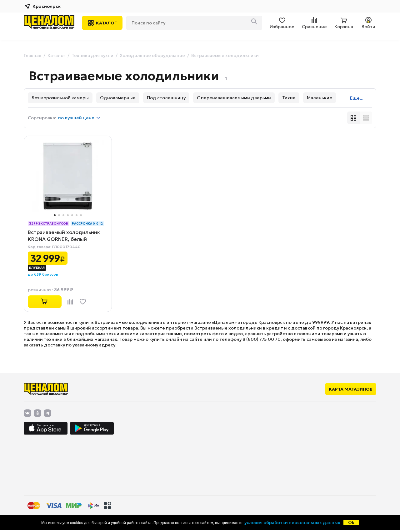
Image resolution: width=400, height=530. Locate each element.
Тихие (289, 98)
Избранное (282, 26)
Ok (351, 522)
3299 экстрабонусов (48, 223)
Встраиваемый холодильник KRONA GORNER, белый (64, 235)
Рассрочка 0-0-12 (87, 223)
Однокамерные (118, 98)
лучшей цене (76, 118)
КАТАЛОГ (106, 23)
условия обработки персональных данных (292, 522)
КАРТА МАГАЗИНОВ (350, 389)
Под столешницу (166, 98)
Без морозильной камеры (60, 98)
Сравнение (314, 26)
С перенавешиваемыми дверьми (234, 98)
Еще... (356, 98)
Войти (368, 26)
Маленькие (319, 98)
